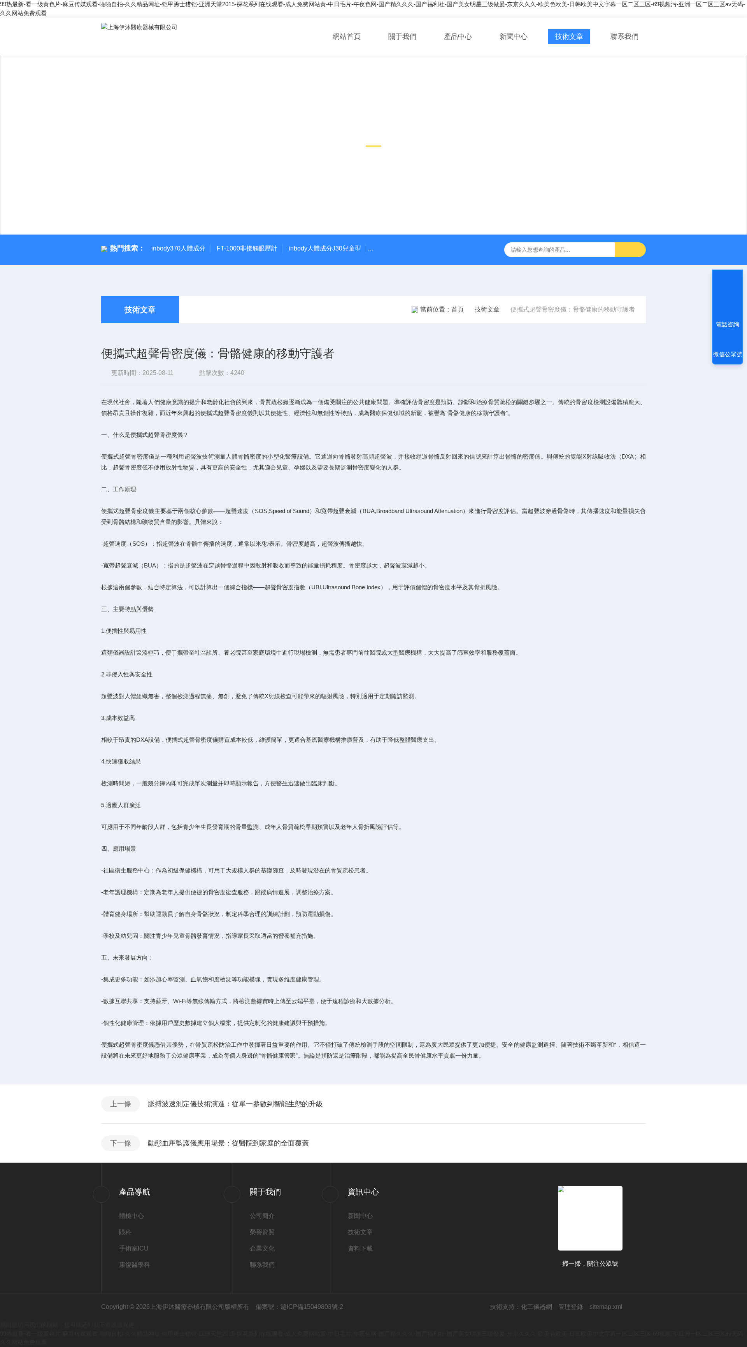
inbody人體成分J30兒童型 (325, 248)
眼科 (125, 1232)
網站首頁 (347, 36)
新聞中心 (514, 36)
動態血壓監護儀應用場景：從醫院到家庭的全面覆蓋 (228, 1143)
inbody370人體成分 (178, 248)
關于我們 (402, 36)
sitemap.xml (605, 1306)
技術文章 (569, 36)
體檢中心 (131, 1215)
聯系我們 (624, 36)
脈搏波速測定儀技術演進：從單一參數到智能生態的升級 (235, 1104)
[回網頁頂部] (727, 295)
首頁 (457, 309)
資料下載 (360, 1248)
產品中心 (458, 36)
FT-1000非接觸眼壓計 (247, 248)
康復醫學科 (134, 1264)
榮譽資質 (262, 1232)
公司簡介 (262, 1215)
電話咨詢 (727, 324)
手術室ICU (134, 1248)
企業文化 (262, 1248)
